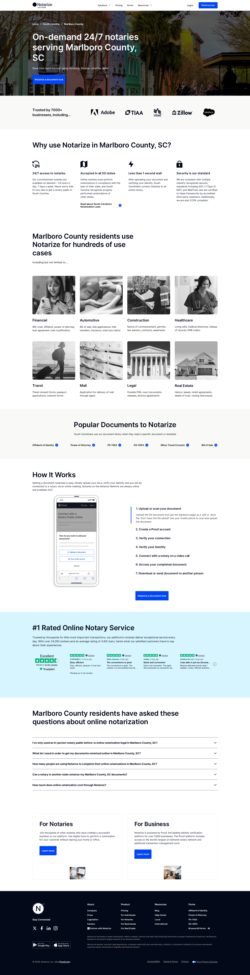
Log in (190, 5)
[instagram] (55, 928)
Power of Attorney (197, 915)
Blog (157, 910)
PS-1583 (193, 919)
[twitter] (34, 928)
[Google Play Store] (41, 944)
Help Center (160, 915)
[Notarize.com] (38, 908)
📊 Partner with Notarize (99, 928)
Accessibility (153, 961)
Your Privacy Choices (207, 962)
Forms (130, 5)
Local (157, 919)
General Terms (170, 961)
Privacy (185, 961)
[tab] (174, 515)
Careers (91, 924)
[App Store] (61, 944)
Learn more (48, 850)
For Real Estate (128, 928)
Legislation (92, 919)
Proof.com (64, 962)
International (161, 924)
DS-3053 (193, 924)
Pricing (119, 5)
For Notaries (127, 919)
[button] (104, 5)
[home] (51, 5)
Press (90, 915)
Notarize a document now (49, 79)
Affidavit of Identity (198, 910)
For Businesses (128, 924)
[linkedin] (48, 928)
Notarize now (208, 5)
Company (92, 910)
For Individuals (128, 915)
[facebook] (41, 928)
